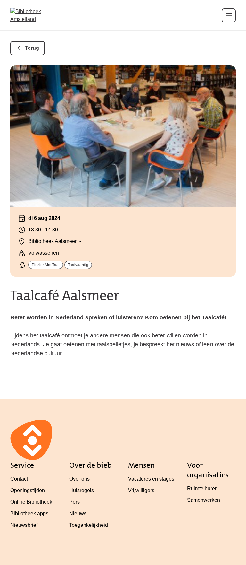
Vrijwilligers (141, 490)
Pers (74, 502)
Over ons (79, 479)
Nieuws (77, 513)
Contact (19, 479)
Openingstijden (27, 490)
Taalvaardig (78, 265)
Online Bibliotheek (31, 502)
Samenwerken (203, 500)
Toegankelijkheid (88, 525)
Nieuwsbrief (23, 525)
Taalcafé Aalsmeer (64, 295)
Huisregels (81, 490)
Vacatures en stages (151, 479)
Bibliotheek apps (29, 513)
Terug (32, 48)
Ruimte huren (202, 488)
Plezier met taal (46, 265)
